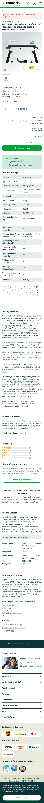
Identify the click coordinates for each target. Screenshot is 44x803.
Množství (28, 142)
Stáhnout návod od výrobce (15, 433)
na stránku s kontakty (32, 666)
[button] (34, 4)
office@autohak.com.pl (13, 624)
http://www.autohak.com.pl (14, 628)
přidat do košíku (23, 148)
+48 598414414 (10, 631)
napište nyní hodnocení (22, 480)
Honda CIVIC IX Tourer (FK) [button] (14, 537)
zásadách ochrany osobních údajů (12, 791)
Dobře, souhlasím (22, 798)
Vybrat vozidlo (12, 17)
